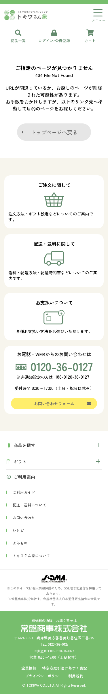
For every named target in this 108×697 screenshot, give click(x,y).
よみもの (20, 543)
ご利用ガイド (24, 492)
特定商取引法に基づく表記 (64, 668)
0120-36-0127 (58, 644)
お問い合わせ (24, 517)
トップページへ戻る (54, 132)
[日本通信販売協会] (54, 579)
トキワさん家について (31, 555)
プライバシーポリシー (43, 676)
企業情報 (28, 668)
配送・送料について (29, 505)
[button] (54, 445)
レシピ (18, 530)
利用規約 (75, 676)
